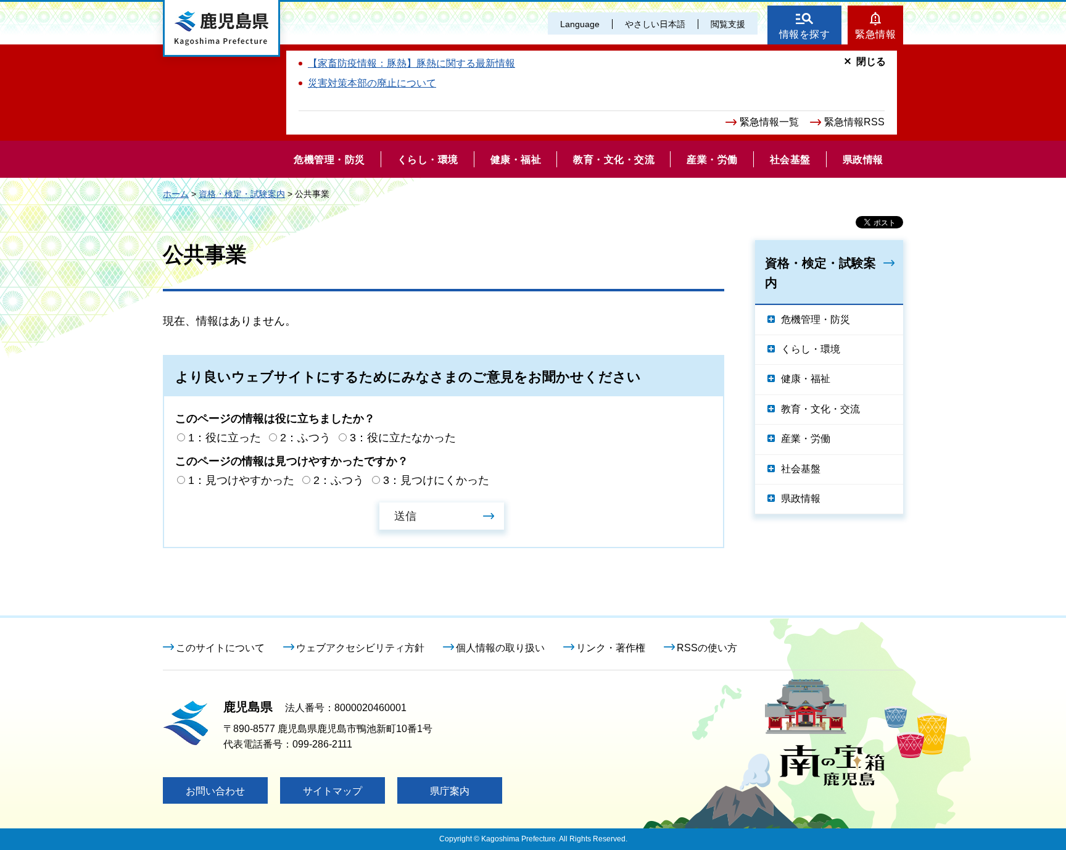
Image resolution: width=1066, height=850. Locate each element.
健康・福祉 (805, 378)
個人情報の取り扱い (500, 648)
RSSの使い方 (707, 648)
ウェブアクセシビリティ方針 (360, 648)
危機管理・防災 (815, 319)
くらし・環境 (810, 349)
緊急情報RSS (854, 122)
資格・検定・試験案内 (242, 194)
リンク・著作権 (610, 648)
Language (580, 24)
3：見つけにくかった (436, 480)
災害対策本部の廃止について (372, 83)
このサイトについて (220, 648)
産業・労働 (805, 438)
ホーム (176, 194)
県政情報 (800, 498)
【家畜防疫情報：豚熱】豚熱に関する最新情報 (411, 63)
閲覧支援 (728, 24)
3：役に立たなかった (403, 437)
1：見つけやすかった (241, 480)
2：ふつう (305, 437)
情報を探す (804, 34)
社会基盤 (800, 469)
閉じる (871, 61)
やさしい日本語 (655, 24)
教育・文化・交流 (820, 409)
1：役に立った (224, 437)
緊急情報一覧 (769, 122)
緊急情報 (875, 34)
